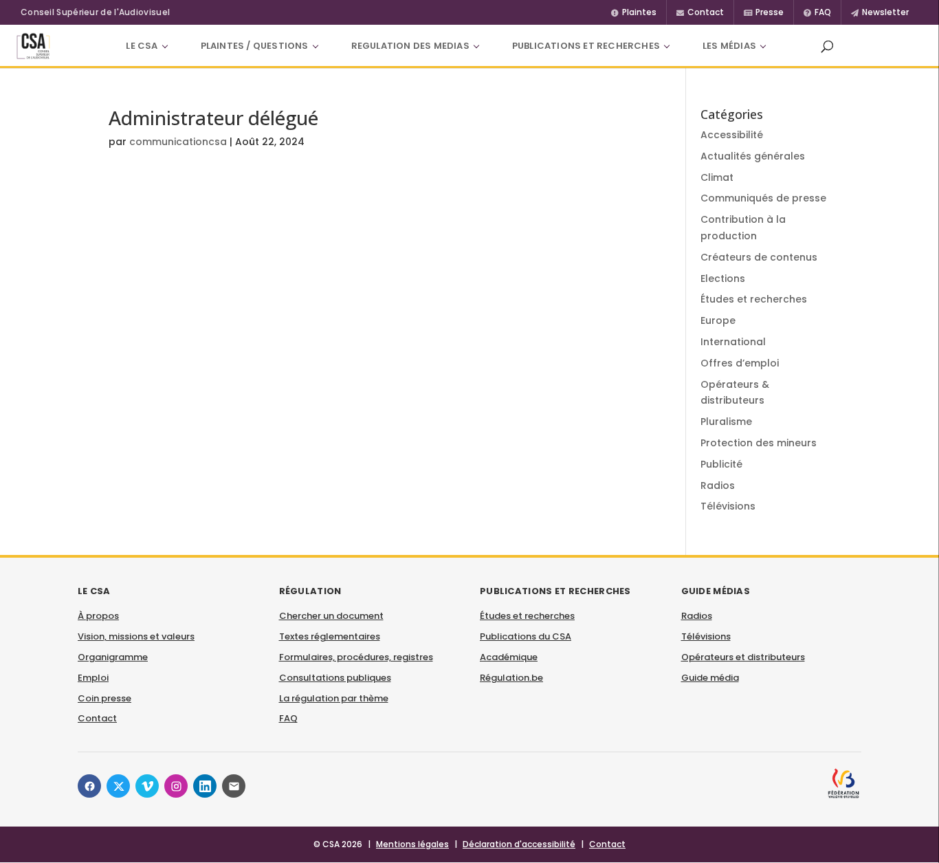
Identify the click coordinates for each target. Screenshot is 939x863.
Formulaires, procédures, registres (356, 657)
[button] (827, 46)
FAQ (288, 718)
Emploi (93, 677)
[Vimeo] (147, 786)
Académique (509, 657)
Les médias (729, 45)
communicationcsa (178, 142)
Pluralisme (726, 421)
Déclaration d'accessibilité (519, 844)
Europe (718, 320)
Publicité (721, 464)
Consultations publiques (335, 677)
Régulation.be (511, 677)
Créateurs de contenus (758, 257)
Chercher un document (331, 615)
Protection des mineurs (758, 443)
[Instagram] (176, 786)
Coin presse (104, 698)
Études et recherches (753, 299)
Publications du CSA (525, 636)
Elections (722, 278)
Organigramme (113, 657)
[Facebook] (89, 786)
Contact (97, 718)
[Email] (233, 786)
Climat (716, 177)
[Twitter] (118, 786)
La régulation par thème (333, 698)
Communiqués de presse (763, 198)
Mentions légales (412, 844)
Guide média (710, 677)
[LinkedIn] (205, 786)
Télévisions (727, 506)
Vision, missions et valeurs (136, 636)
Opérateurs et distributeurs (743, 657)
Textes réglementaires (329, 636)
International (733, 342)
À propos (98, 615)
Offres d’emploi (739, 363)
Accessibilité (731, 135)
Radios (717, 485)
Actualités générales (752, 156)
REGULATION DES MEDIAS (410, 45)
